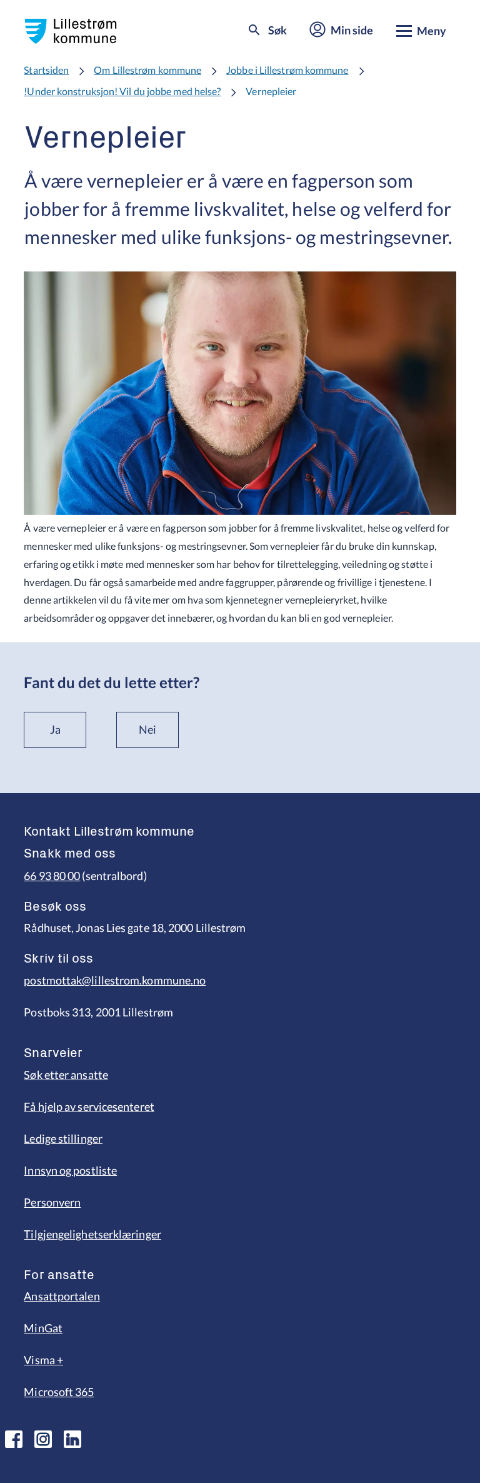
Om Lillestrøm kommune (147, 70)
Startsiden (46, 70)
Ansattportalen (61, 1296)
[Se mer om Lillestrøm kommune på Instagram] (43, 1439)
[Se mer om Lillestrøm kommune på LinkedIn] (72, 1439)
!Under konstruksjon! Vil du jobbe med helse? (122, 91)
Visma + (43, 1360)
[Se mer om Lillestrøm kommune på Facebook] (14, 1439)
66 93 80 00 (52, 876)
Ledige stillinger (63, 1138)
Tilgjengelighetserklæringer (92, 1234)
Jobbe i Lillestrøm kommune (287, 70)
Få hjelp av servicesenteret (89, 1106)
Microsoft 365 (59, 1392)
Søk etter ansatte (66, 1074)
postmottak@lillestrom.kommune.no (115, 980)
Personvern (52, 1202)
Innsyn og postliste (70, 1170)
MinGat (43, 1328)
